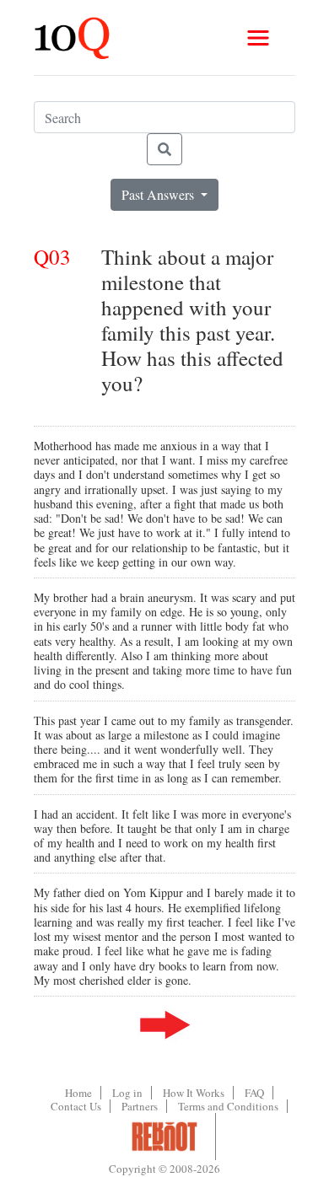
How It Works (193, 1092)
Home (78, 1092)
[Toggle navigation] (258, 38)
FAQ (254, 1092)
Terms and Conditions (228, 1106)
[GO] (164, 149)
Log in (127, 1092)
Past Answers (159, 194)
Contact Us (76, 1106)
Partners (139, 1106)
